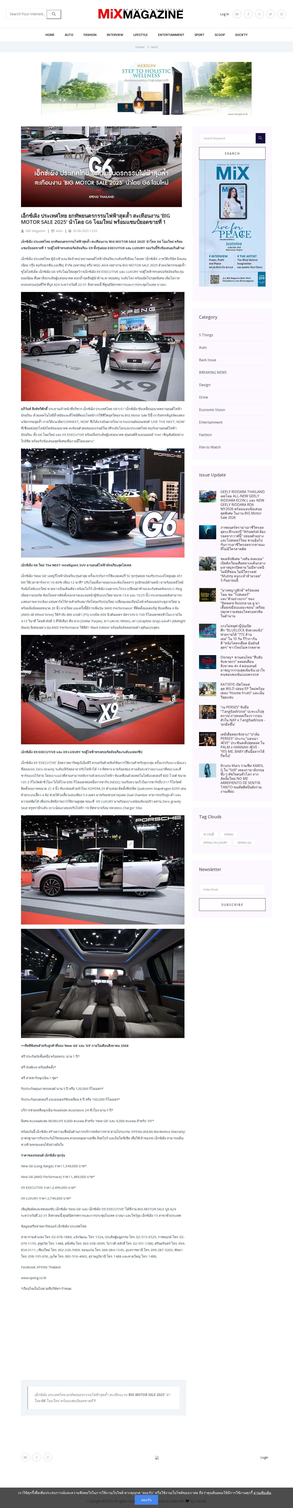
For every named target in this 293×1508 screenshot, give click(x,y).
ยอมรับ (146, 1499)
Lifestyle (140, 35)
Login (264, 1457)
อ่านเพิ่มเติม (262, 1492)
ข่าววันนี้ (209, 834)
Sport (199, 35)
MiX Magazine (35, 231)
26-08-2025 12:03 (84, 231)
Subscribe (232, 905)
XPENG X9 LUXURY (215, 843)
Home (49, 35)
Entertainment (171, 35)
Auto (69, 35)
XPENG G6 (244, 843)
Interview (115, 35)
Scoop (220, 35)
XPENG (228, 834)
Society (241, 35)
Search (232, 153)
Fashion (90, 35)
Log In (224, 14)
